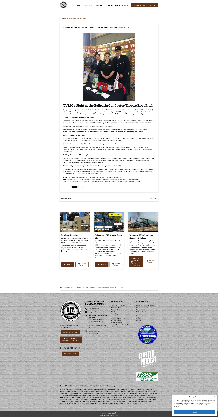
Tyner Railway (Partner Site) (120, 324)
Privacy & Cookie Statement (109, 415)
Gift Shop (114, 312)
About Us (114, 316)
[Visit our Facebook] (61, 348)
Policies (138, 320)
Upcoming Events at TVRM (114, 177)
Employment (140, 310)
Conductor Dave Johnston (72, 181)
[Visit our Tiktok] (72, 348)
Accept (195, 412)
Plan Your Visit (116, 308)
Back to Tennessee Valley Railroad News (73, 18)
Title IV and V (115, 326)
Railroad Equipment (118, 318)
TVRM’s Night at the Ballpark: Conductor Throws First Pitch (99, 287)
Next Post (153, 198)
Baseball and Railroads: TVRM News (79, 179)
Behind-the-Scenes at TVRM (80, 177)
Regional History (116, 320)
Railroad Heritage (97, 181)
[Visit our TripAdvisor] (75, 348)
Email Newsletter (117, 322)
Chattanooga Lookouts (117, 179)
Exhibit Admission (69, 235)
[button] (214, 397)
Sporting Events (110, 181)
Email (80, 186)
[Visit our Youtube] (79, 348)
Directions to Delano (143, 308)
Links (138, 318)
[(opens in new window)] (147, 324)
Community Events (132, 179)
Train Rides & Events (118, 306)
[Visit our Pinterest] (68, 348)
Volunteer (139, 314)
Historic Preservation (97, 177)
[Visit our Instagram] (65, 348)
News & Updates (69, 287)
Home (78, 5)
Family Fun (86, 181)
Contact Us (114, 310)
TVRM (138, 181)
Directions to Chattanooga (145, 306)
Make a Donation (142, 312)
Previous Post (66, 198)
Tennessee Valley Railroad (126, 181)
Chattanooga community (100, 179)
